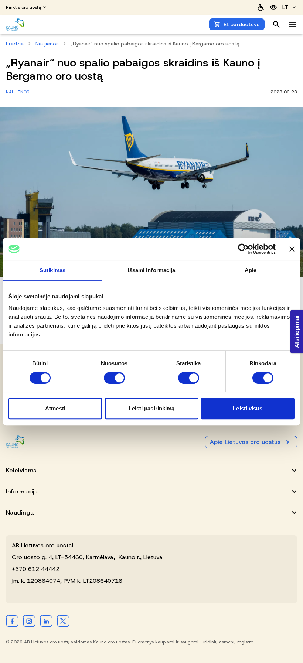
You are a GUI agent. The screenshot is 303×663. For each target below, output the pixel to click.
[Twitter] (63, 621)
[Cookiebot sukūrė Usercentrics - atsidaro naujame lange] (243, 248)
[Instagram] (29, 621)
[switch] (114, 378)
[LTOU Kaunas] (15, 441)
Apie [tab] (250, 270)
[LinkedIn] (46, 621)
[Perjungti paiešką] (276, 24)
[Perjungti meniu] (292, 24)
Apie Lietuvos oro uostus (245, 442)
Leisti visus (247, 408)
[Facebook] (12, 621)
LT (285, 7)
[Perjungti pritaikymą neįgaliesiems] (273, 7)
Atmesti (55, 408)
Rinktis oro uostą (23, 7)
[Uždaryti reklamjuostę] (292, 249)
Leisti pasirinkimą (152, 408)
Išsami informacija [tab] (152, 270)
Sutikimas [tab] (52, 270)
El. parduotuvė (242, 24)
